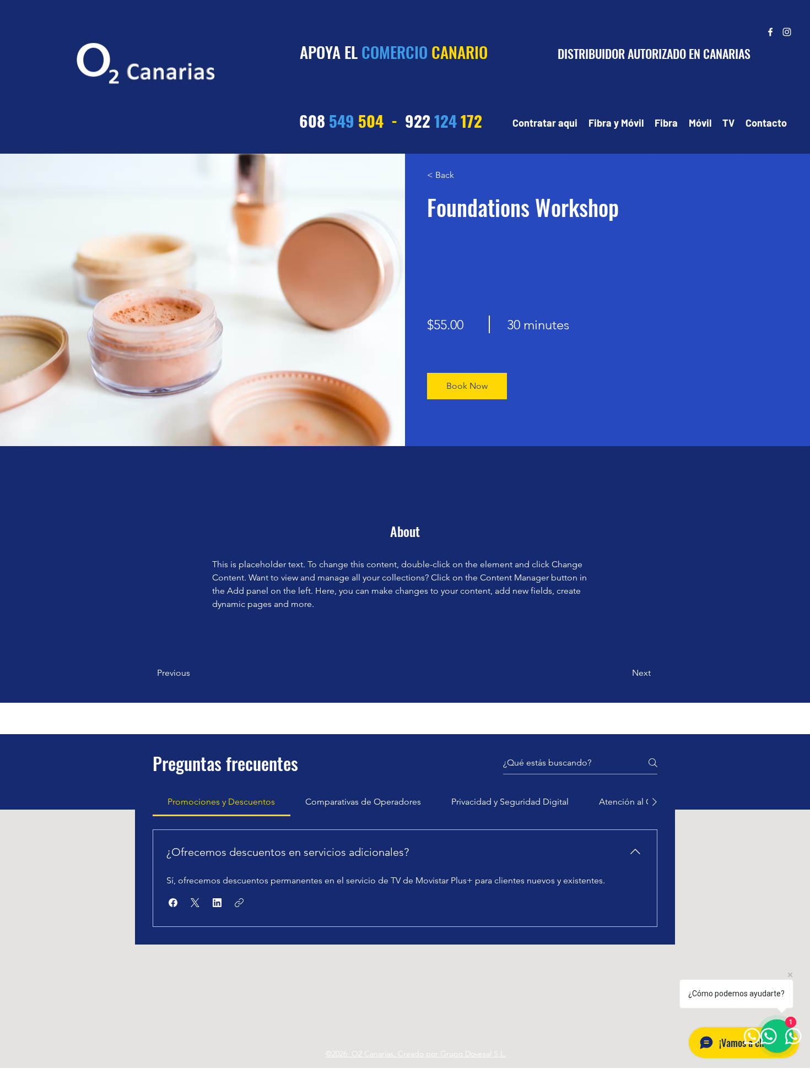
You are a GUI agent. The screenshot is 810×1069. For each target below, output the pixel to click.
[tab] (221, 802)
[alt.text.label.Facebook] (770, 31)
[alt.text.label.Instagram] (786, 31)
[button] (467, 386)
